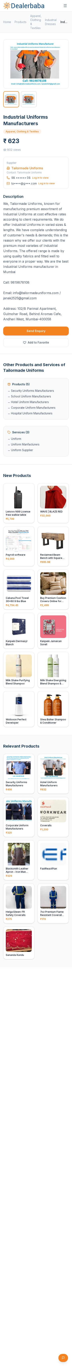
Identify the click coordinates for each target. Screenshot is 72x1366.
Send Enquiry (36, 331)
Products (20, 22)
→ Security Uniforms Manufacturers (30, 390)
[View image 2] (29, 99)
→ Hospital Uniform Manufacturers (29, 413)
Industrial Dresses (51, 22)
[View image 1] (11, 99)
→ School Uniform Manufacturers (29, 396)
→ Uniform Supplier (20, 450)
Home (7, 22)
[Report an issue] (63, 1358)
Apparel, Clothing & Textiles (35, 22)
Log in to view (40, 177)
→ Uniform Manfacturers (23, 444)
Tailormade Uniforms (27, 168)
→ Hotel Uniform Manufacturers (28, 402)
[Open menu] (65, 5)
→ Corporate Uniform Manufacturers (31, 407)
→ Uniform (14, 438)
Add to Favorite (38, 342)
